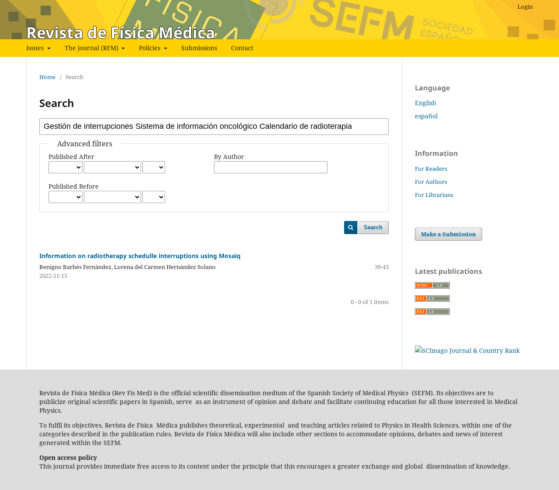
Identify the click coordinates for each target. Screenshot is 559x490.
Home (47, 77)
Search (373, 227)
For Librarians (434, 195)
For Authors (431, 182)
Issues (35, 48)
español (426, 116)
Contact (242, 48)
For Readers (431, 169)
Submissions (199, 48)
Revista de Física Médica (120, 32)
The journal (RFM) (92, 48)
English (425, 103)
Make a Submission (448, 234)
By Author (229, 156)
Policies (150, 48)
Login (525, 6)
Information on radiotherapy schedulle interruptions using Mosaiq (140, 256)
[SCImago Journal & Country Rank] (467, 350)
